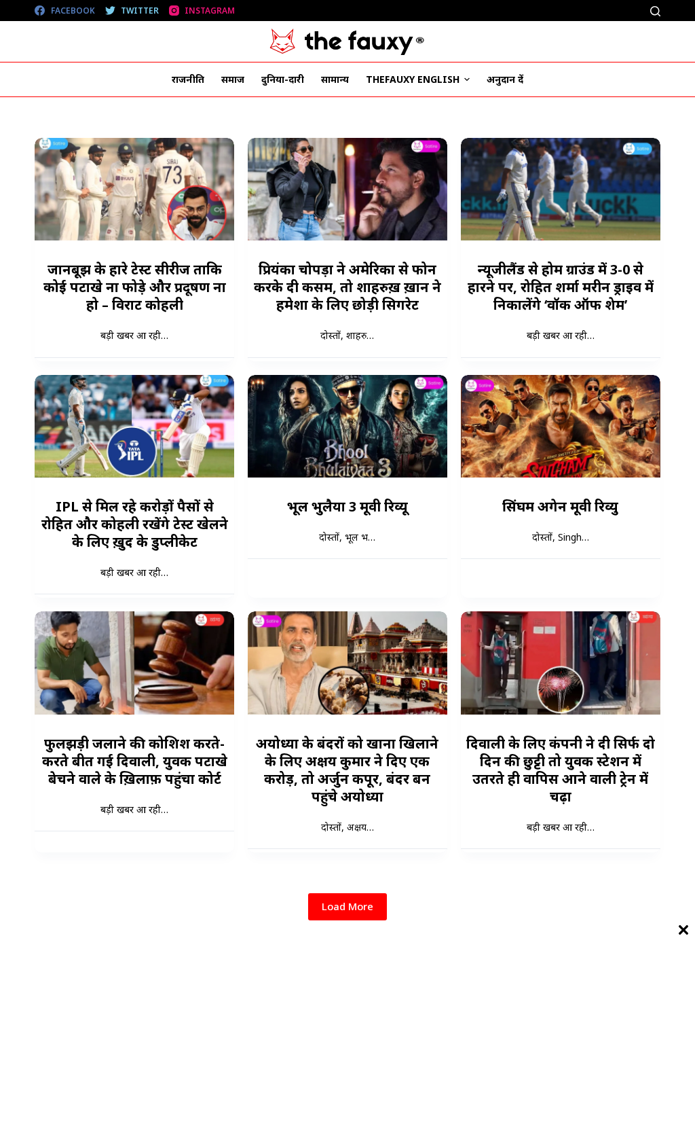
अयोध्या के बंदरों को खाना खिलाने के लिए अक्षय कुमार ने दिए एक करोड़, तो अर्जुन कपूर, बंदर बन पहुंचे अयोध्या (347, 770)
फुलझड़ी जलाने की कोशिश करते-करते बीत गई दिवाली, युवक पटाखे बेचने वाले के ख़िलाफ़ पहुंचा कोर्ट (134, 761)
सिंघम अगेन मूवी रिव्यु (560, 506)
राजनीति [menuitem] (188, 79)
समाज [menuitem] (232, 79)
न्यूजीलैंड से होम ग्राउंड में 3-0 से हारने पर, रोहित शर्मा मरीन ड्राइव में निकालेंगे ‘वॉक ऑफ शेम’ (561, 287)
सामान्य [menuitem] (335, 79)
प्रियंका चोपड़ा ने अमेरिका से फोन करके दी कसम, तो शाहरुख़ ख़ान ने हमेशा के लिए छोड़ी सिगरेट (347, 287)
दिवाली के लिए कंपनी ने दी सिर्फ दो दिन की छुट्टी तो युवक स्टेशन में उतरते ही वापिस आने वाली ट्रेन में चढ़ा (560, 770)
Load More (347, 906)
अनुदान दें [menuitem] (505, 79)
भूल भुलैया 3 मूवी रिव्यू (347, 506)
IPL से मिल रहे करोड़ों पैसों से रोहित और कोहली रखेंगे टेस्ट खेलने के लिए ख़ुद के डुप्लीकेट (134, 524)
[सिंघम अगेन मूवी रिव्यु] (560, 426)
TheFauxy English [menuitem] (412, 79)
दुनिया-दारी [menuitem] (282, 79)
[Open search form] (655, 11)
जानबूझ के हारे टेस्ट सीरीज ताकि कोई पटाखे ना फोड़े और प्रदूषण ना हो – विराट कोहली (134, 287)
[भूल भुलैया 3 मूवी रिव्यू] (347, 426)
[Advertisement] (347, 1038)
